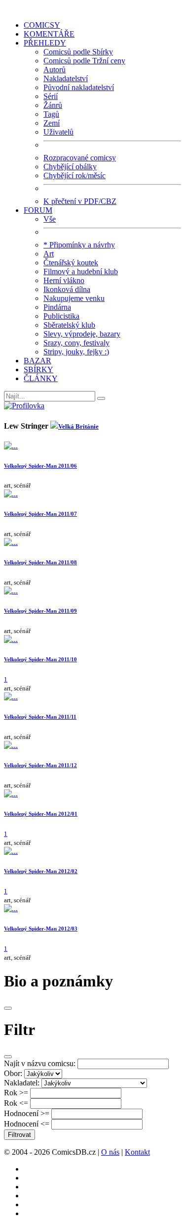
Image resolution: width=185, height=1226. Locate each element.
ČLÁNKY (41, 378)
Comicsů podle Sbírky (78, 52)
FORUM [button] (38, 210)
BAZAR (37, 360)
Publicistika (61, 316)
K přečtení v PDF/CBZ (79, 201)
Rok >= (16, 1092)
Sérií (50, 96)
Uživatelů (58, 132)
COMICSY (42, 25)
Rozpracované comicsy (79, 157)
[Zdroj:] (24, 405)
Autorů (54, 69)
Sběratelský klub (69, 325)
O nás (110, 1152)
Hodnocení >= (26, 1113)
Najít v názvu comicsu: (39, 1063)
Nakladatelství (65, 78)
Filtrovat (19, 1134)
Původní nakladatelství (78, 87)
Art (48, 253)
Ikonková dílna (66, 289)
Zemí (51, 123)
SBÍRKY (38, 369)
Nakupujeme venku (74, 298)
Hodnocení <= (26, 1124)
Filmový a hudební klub (80, 271)
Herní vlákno (63, 280)
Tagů (51, 114)
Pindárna (57, 307)
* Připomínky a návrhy (79, 245)
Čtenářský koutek (70, 262)
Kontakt (137, 1152)
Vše (49, 219)
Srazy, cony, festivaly (76, 343)
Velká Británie (78, 426)
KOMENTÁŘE (49, 34)
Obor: (13, 1073)
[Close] (8, 1008)
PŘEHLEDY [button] (45, 43)
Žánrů (52, 105)
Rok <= (16, 1103)
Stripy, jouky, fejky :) (76, 351)
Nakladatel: (21, 1083)
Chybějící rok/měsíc (74, 175)
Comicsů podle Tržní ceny (84, 60)
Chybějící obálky (70, 166)
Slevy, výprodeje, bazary (81, 334)
